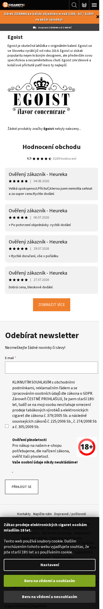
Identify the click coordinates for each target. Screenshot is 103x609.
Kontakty (24, 514)
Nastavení (49, 565)
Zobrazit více (51, 304)
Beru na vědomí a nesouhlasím (49, 597)
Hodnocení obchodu (51, 147)
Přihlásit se (22, 486)
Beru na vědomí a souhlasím (49, 581)
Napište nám (42, 514)
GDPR (87, 393)
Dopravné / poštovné (70, 514)
